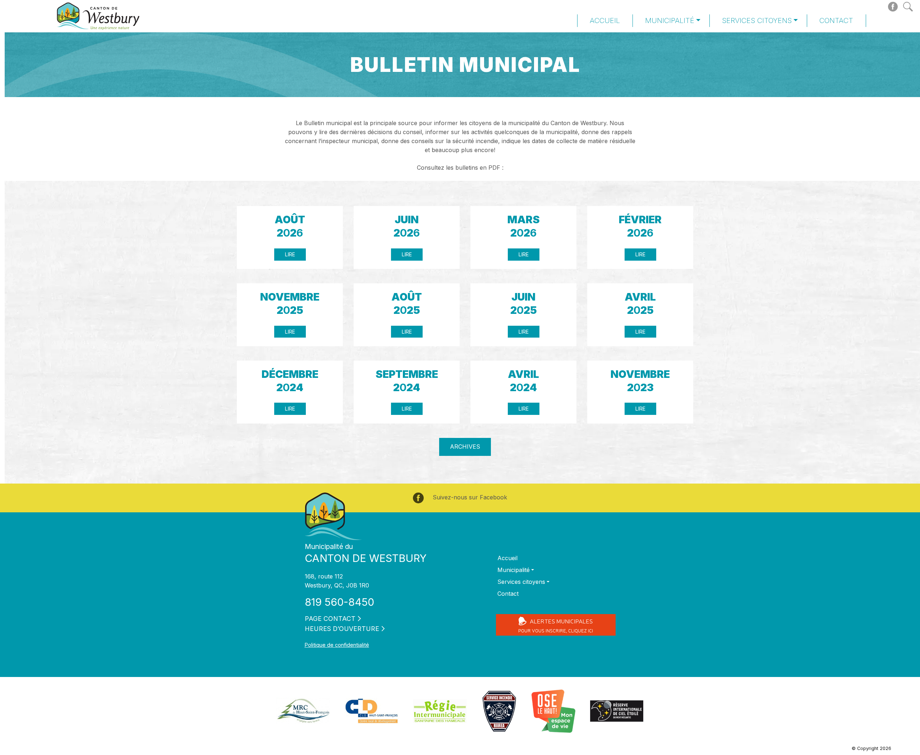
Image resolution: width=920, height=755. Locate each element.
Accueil (605, 20)
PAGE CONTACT (330, 618)
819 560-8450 (339, 602)
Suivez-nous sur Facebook (469, 497)
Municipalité (669, 20)
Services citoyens (757, 20)
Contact (836, 20)
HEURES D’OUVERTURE (342, 628)
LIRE (290, 254)
